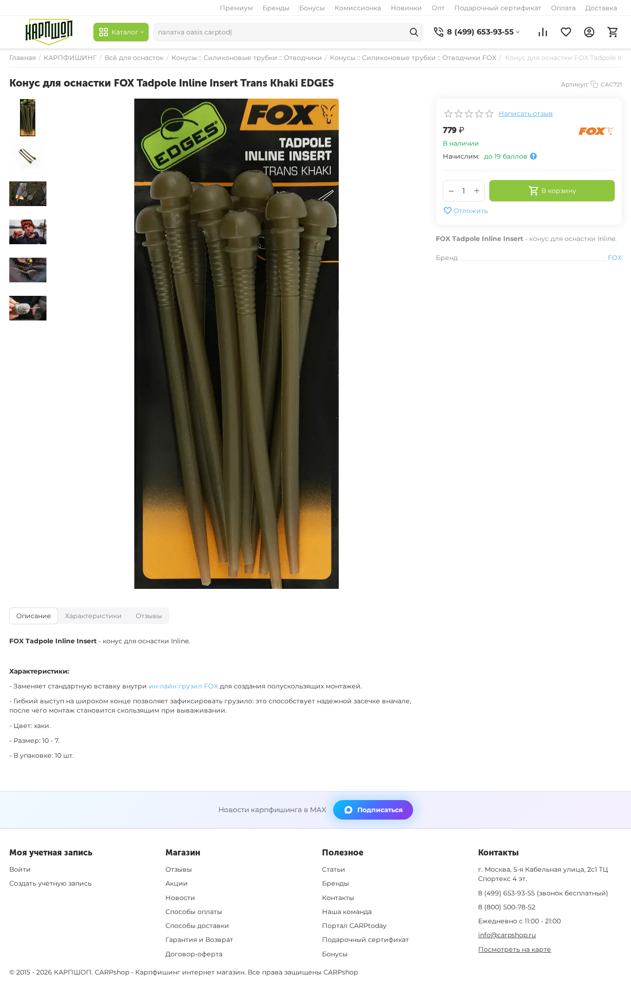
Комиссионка (358, 8)
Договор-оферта (194, 954)
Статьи (333, 869)
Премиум (236, 8)
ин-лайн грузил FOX (183, 686)
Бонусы (312, 8)
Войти (20, 869)
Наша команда (347, 912)
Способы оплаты (193, 912)
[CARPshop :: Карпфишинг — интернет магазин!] (49, 32)
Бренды (276, 8)
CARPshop (340, 972)
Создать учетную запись (50, 883)
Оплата (563, 8)
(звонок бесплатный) (543, 893)
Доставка (601, 8)
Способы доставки (197, 925)
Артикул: (575, 84)
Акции (176, 883)
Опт (438, 8)
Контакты (338, 898)
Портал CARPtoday (354, 925)
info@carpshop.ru (507, 935)
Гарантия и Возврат (199, 939)
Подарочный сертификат (497, 8)
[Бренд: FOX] (596, 131)
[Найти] (414, 32)
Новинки (406, 8)
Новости (180, 898)
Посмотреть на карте (514, 949)
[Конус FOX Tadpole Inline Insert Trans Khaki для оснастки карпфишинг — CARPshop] (236, 344)
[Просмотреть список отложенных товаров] (566, 32)
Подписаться (380, 810)
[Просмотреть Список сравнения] (542, 32)
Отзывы (178, 869)
